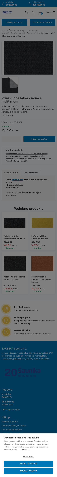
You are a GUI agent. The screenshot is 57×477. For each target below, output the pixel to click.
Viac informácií (23, 450)
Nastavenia (28, 457)
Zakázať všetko (28, 464)
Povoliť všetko (28, 471)
